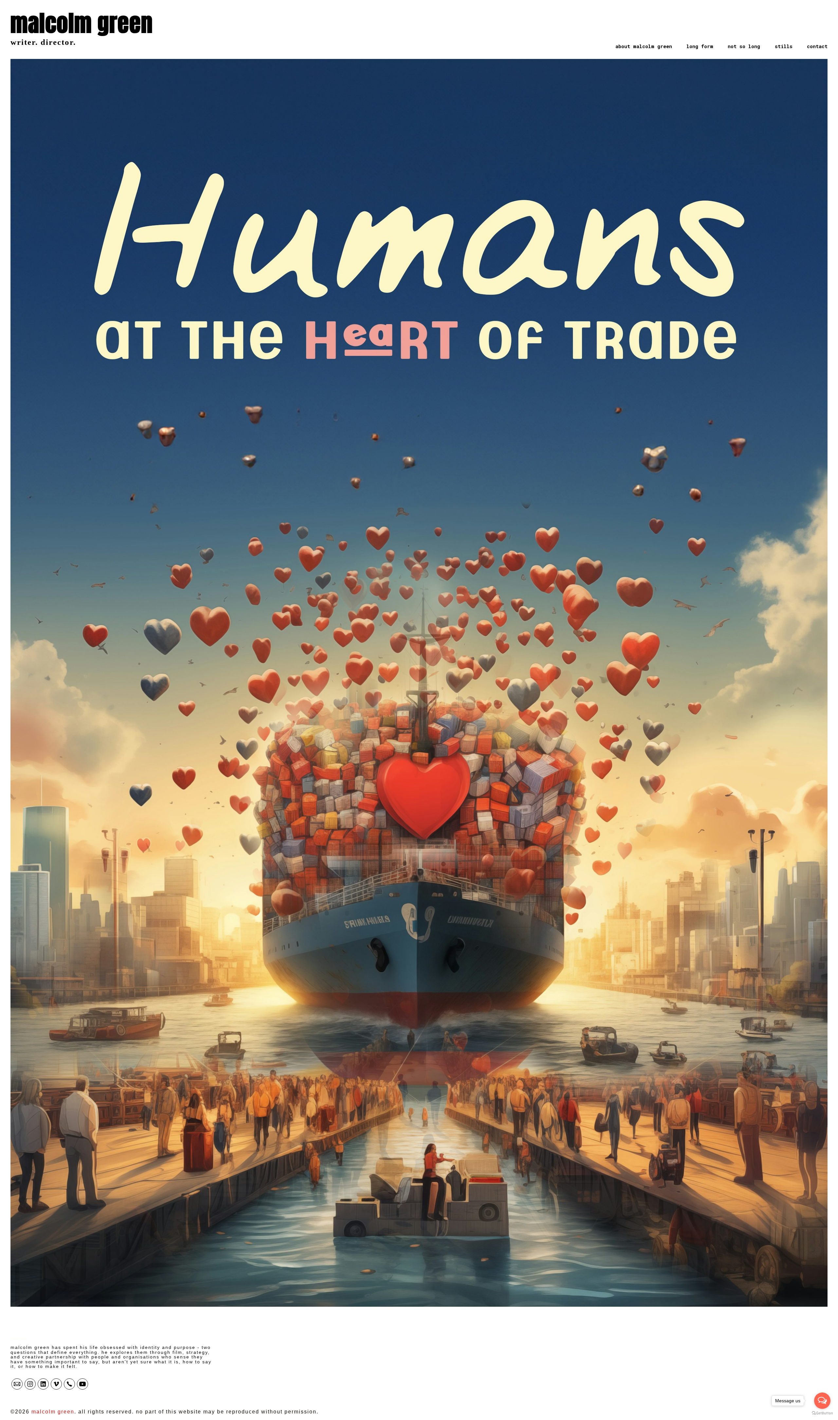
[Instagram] (30, 1384)
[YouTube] (82, 1384)
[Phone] (69, 1384)
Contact (817, 46)
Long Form (699, 46)
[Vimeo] (56, 1384)
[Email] (17, 1384)
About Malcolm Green (643, 46)
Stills (783, 46)
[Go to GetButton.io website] (822, 1413)
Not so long (744, 46)
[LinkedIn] (43, 1384)
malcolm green (18, 1339)
